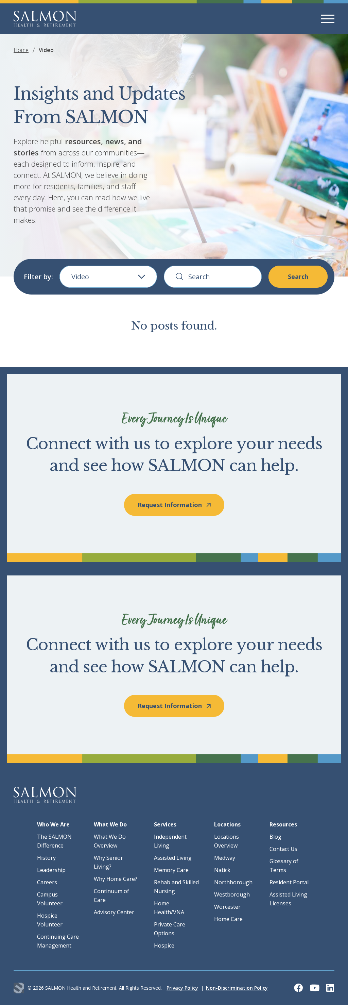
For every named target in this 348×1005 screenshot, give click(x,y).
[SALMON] (45, 19)
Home (21, 50)
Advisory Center (114, 912)
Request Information (170, 505)
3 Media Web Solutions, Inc (19, 988)
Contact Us (283, 849)
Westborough (232, 894)
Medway (224, 857)
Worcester (227, 906)
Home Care (228, 919)
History (46, 857)
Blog (275, 836)
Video (80, 276)
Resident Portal (289, 882)
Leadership (51, 870)
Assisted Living (173, 857)
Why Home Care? (115, 879)
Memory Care (171, 870)
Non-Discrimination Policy (237, 988)
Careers (47, 882)
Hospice (164, 945)
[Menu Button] (327, 19)
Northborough (233, 882)
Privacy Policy (182, 988)
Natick (222, 870)
